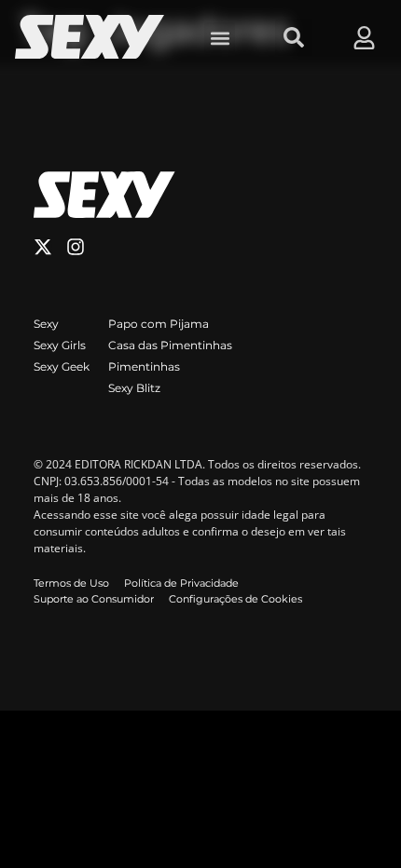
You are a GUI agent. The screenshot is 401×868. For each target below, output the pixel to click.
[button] (219, 37)
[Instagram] (75, 246)
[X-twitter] (43, 246)
